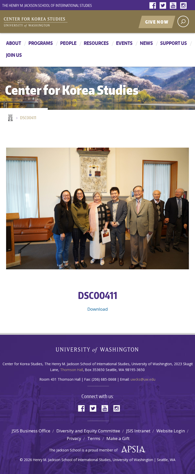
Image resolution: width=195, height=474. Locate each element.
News (146, 43)
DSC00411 (28, 117)
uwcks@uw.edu (143, 379)
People (68, 43)
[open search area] (183, 21)
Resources (96, 43)
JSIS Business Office (31, 431)
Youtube (174, 5)
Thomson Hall (71, 369)
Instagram (184, 5)
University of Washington (97, 351)
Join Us (14, 55)
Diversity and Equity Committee (88, 431)
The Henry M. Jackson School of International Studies (47, 5)
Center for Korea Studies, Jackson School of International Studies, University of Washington (65, 22)
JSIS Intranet (138, 431)
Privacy (74, 438)
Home (10, 118)
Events (124, 43)
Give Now (157, 22)
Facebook (153, 5)
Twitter (164, 5)
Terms (93, 438)
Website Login (170, 431)
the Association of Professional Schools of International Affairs (132, 449)
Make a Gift (117, 438)
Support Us (173, 43)
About (13, 43)
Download (97, 309)
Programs (40, 43)
